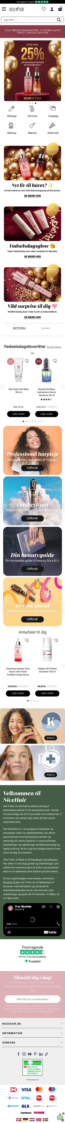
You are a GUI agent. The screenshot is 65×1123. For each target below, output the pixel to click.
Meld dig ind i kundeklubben (32, 999)
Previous (8, 69)
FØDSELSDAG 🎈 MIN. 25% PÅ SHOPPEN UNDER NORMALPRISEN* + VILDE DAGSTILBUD (32, 31)
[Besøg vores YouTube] (29, 1054)
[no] (39, 1119)
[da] (19, 1119)
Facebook (36, 859)
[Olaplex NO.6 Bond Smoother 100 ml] (47, 649)
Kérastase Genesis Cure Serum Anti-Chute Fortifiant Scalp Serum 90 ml (18, 671)
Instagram (52, 859)
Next (57, 69)
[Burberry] (46, 328)
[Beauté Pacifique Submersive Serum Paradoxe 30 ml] (46, 370)
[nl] (32, 1119)
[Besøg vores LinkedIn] (40, 1054)
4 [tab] (37, 700)
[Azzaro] (19, 328)
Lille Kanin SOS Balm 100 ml (18, 390)
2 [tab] (31, 700)
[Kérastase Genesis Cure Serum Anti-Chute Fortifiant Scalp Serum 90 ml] (18, 649)
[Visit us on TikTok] (46, 1054)
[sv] (46, 1119)
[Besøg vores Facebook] (18, 1054)
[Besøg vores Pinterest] (35, 1054)
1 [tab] (28, 700)
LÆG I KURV (18, 414)
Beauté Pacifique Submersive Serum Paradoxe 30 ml (46, 392)
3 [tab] (34, 700)
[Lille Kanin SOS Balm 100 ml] (18, 370)
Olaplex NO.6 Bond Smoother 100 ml (47, 670)
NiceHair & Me (11, 882)
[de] (26, 1119)
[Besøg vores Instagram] (24, 1054)
